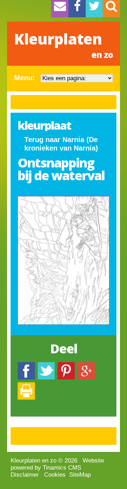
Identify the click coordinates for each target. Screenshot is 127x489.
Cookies (55, 474)
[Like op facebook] (26, 365)
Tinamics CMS (62, 467)
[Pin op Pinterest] (66, 365)
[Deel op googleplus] (86, 365)
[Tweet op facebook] (46, 365)
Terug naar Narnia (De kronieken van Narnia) (61, 144)
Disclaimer (25, 474)
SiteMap (80, 474)
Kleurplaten (63, 44)
